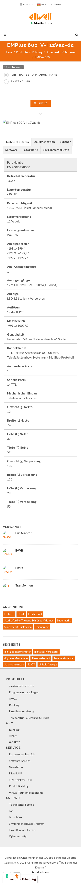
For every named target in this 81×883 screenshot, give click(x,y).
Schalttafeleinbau (14, 664)
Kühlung (37, 52)
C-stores (9, 614)
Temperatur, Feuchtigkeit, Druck (29, 717)
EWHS (19, 550)
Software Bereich (19, 760)
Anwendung (20, 81)
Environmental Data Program (26, 823)
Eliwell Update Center (22, 830)
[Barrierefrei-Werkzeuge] (16, 876)
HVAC (13, 698)
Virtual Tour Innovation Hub (26, 792)
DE (42, 4)
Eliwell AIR (15, 773)
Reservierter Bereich (22, 754)
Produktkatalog (18, 786)
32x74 (31, 664)
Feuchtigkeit (35, 614)
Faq (11, 811)
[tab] (17, 142)
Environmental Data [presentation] (56, 149)
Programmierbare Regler (24, 692)
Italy (26, 4)
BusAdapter (23, 533)
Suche (42, 103)
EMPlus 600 (42, 57)
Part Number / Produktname (34, 74)
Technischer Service (21, 804)
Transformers (24, 585)
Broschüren (16, 817)
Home (8, 52)
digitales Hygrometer (46, 651)
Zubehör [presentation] (65, 141)
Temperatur (42, 627)
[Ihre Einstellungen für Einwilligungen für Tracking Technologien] (7, 876)
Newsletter (16, 767)
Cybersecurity (18, 836)
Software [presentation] (11, 149)
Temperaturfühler (64, 658)
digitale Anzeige (48, 664)
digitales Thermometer (17, 651)
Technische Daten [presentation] (17, 142)
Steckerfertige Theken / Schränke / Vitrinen (28, 620)
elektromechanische (21, 686)
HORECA (15, 742)
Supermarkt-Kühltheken (61, 52)
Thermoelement (41, 658)
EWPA (19, 568)
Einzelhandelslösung (21, 711)
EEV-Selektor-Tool (20, 779)
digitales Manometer (16, 658)
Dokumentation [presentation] (44, 141)
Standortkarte (40, 872)
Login (55, 4)
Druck (21, 614)
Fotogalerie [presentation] (30, 149)
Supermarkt (64, 620)
